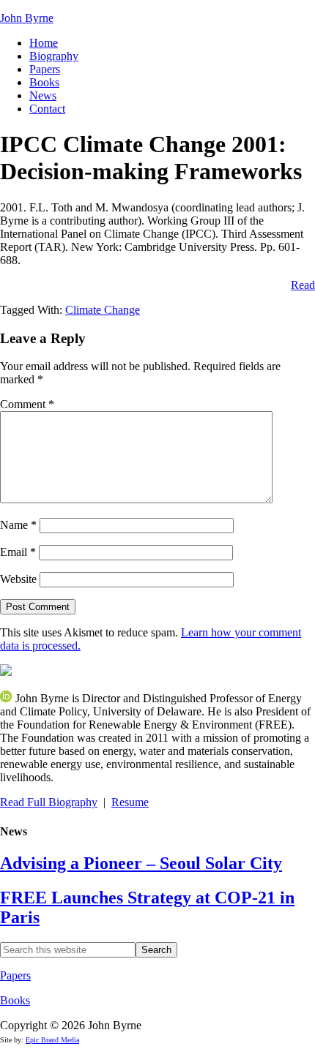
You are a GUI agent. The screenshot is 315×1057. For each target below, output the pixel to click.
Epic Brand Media (52, 1040)
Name (18, 525)
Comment (27, 404)
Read (303, 285)
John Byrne (26, 18)
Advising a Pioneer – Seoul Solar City (141, 863)
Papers (15, 975)
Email (18, 552)
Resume (130, 802)
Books (15, 1000)
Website (18, 579)
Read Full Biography (48, 802)
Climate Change (102, 310)
